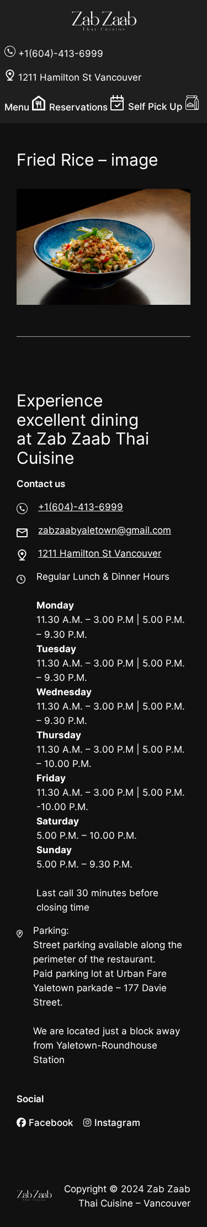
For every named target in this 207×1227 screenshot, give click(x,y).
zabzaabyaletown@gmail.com (104, 530)
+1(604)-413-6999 (80, 506)
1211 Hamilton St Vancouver (99, 553)
